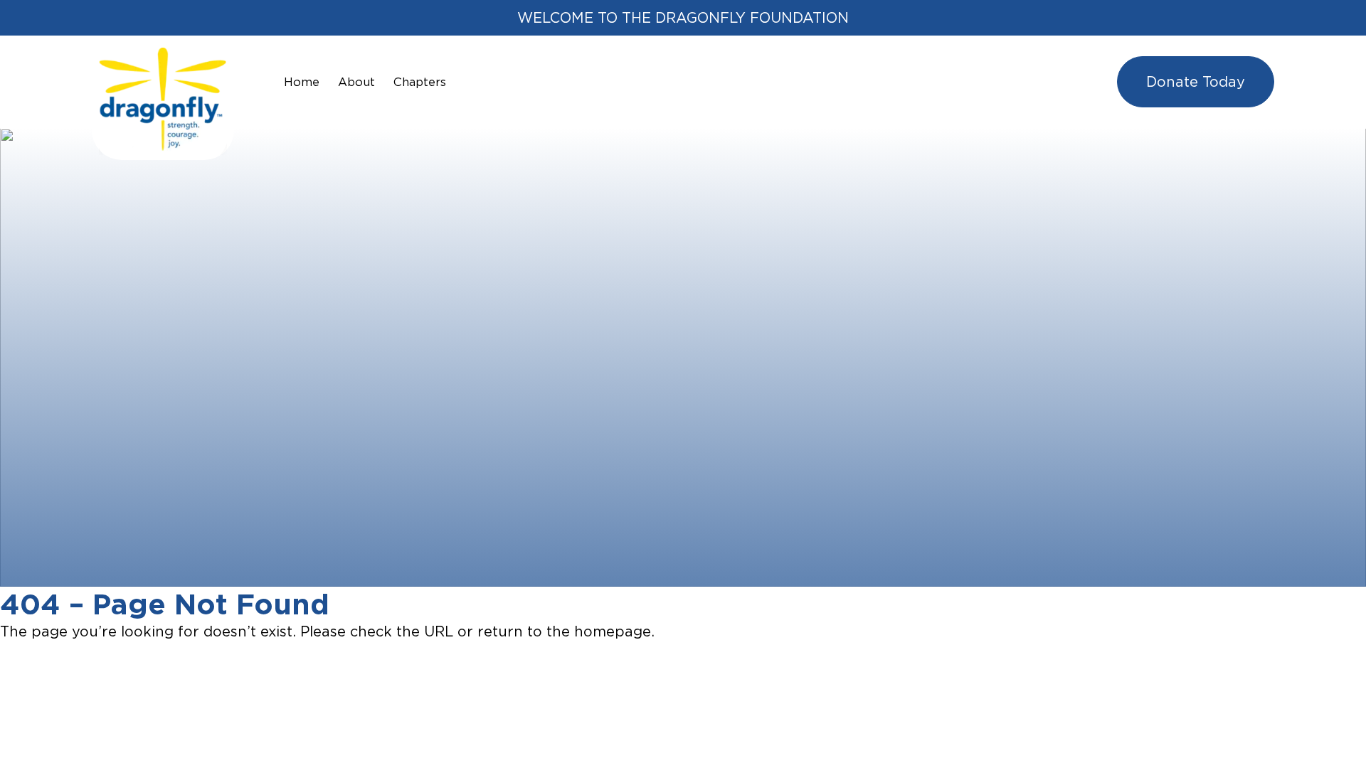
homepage (612, 631)
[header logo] (163, 57)
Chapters (419, 81)
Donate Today (1195, 81)
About (356, 81)
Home (301, 81)
